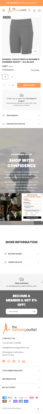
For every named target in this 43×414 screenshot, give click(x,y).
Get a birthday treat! (29, 206)
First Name (25, 199)
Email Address (26, 202)
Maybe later (32, 219)
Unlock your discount (32, 217)
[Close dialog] (42, 194)
